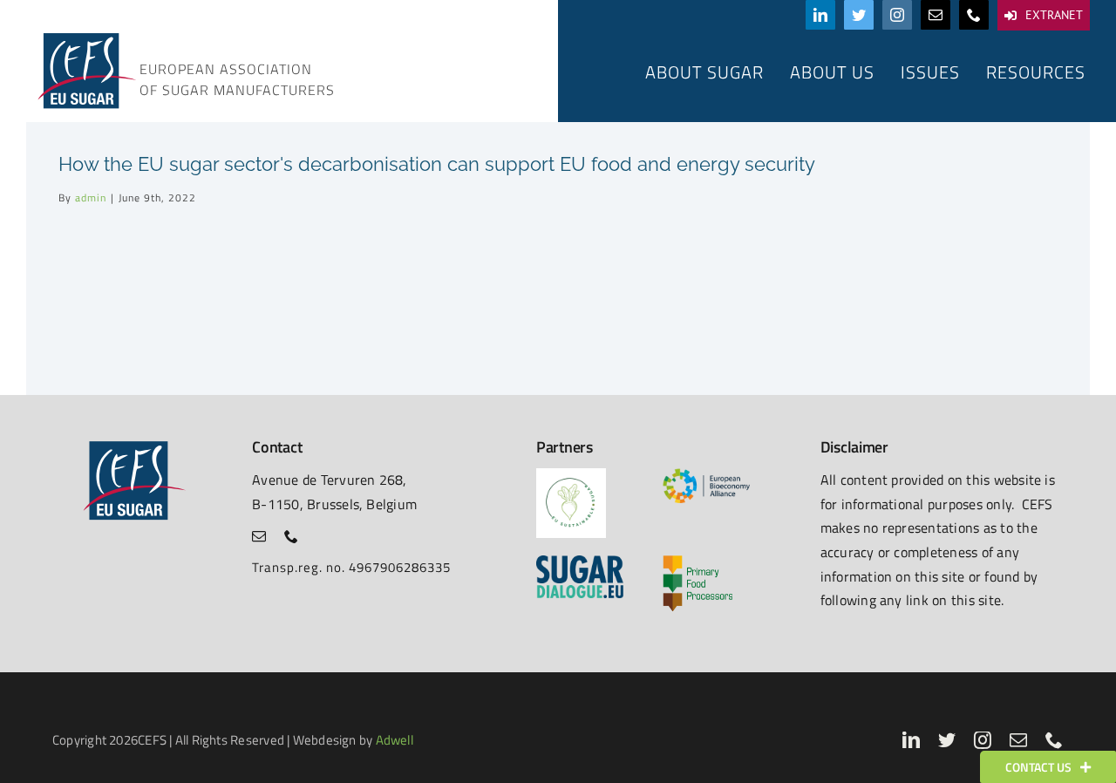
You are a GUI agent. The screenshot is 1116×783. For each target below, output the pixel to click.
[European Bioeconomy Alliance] (706, 475)
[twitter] (859, 15)
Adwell (394, 740)
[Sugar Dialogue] (579, 562)
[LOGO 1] (571, 475)
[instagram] (897, 15)
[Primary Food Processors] (697, 562)
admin (90, 197)
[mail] (935, 15)
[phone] (974, 15)
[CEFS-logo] (85, 37)
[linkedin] (820, 15)
